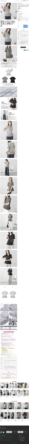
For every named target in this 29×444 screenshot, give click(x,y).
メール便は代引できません (20, 14)
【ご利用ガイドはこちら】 (7, 369)
